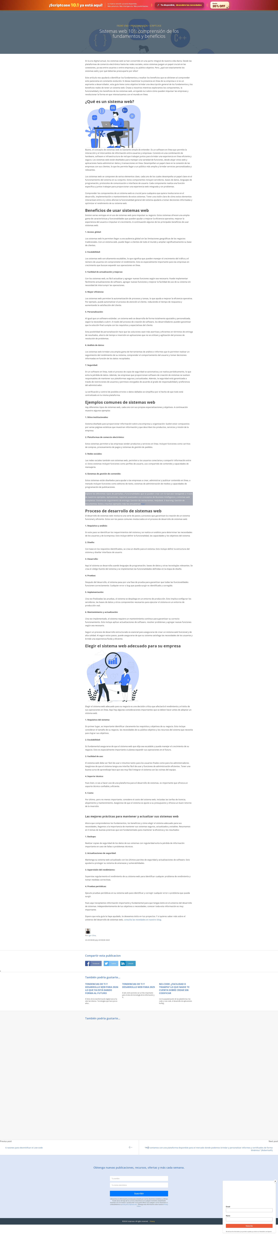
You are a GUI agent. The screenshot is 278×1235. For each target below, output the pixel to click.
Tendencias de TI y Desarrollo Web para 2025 (138, 985)
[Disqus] (139, 1050)
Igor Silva (92, 935)
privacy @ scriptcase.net (129, 1204)
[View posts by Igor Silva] (87, 931)
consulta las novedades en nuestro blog (142, 919)
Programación (139, 25)
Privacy (152, 1221)
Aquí (143, 503)
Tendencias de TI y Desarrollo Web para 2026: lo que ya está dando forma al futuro (101, 988)
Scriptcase (155, 25)
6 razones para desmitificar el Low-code (24, 1147)
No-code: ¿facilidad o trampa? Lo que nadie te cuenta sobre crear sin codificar (174, 988)
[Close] (275, 1181)
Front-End (123, 25)
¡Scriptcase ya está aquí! (76, 5)
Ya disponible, (179, 5)
